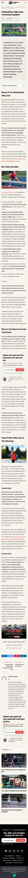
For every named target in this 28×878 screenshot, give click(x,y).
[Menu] (3, 2)
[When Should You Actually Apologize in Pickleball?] (14, 801)
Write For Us (7, 860)
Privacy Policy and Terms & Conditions (19, 373)
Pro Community (9, 855)
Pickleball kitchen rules (9, 192)
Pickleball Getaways (9, 858)
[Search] (25, 2)
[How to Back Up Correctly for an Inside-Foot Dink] (14, 761)
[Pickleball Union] (14, 2)
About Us (18, 855)
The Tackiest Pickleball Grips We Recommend (14, 791)
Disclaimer (9, 862)
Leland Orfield (9, 18)
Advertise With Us (17, 860)
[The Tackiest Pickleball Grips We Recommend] (14, 782)
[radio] (7, 648)
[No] (26, 872)
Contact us (20, 858)
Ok (14, 875)
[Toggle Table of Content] (23, 85)
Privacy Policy (18, 862)
